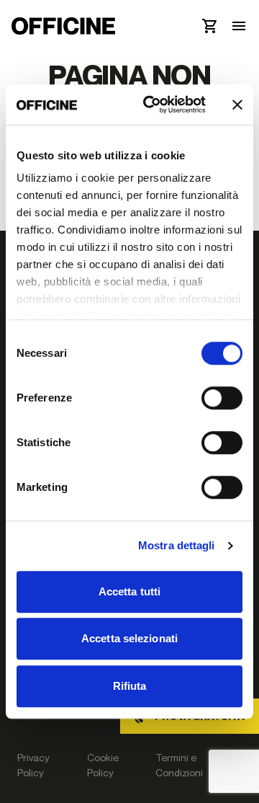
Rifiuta (130, 686)
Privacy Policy (33, 764)
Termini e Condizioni (179, 764)
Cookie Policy (103, 764)
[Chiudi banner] (237, 104)
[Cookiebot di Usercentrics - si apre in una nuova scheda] (152, 104)
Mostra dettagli (176, 545)
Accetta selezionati (129, 638)
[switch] (221, 397)
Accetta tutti (129, 591)
